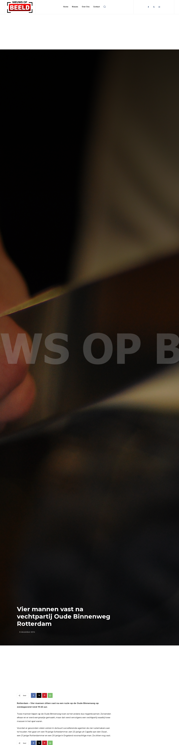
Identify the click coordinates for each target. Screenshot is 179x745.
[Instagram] (159, 7)
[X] (39, 695)
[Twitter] (154, 7)
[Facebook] (148, 7)
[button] (104, 6)
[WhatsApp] (50, 695)
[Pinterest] (44, 695)
